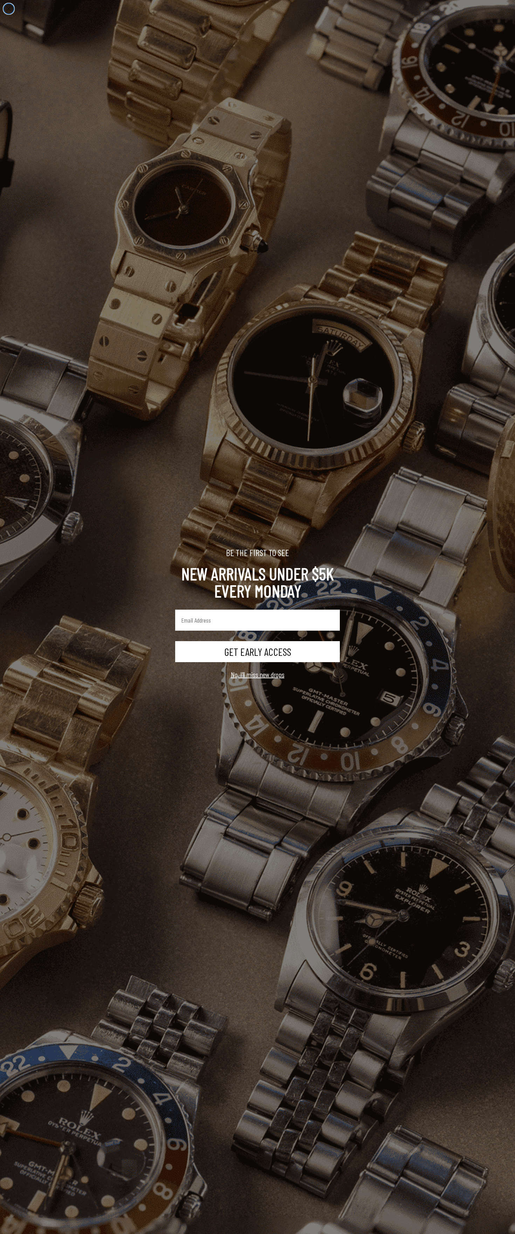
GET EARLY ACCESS (257, 651)
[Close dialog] (9, 8)
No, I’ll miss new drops (257, 674)
